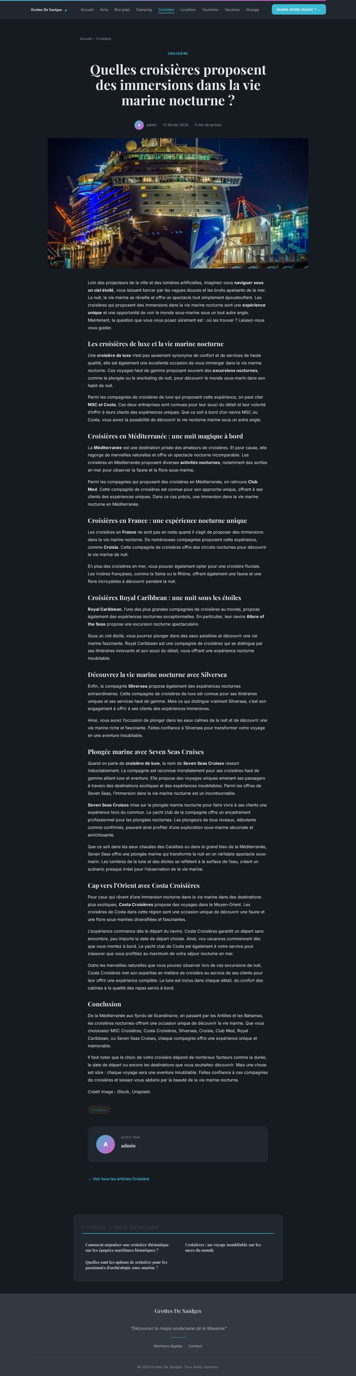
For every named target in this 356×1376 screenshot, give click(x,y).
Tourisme (210, 9)
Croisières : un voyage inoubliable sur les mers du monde (223, 1247)
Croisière (166, 9)
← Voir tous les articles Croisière (118, 1178)
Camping (144, 9)
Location (188, 9)
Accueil (87, 9)
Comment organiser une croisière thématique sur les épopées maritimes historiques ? (127, 1247)
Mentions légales (168, 1346)
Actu (104, 9)
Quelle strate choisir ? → (299, 9)
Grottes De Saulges (178, 1310)
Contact (195, 1346)
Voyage (252, 9)
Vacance (232, 9)
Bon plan (122, 9)
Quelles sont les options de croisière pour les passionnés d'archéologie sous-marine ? (126, 1264)
